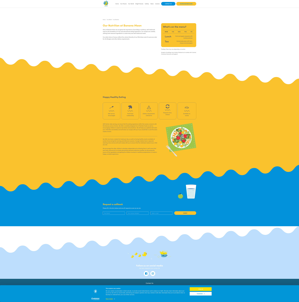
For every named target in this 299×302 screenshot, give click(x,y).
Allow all (200, 289)
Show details (109, 299)
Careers (157, 4)
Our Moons (123, 4)
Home (117, 4)
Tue (173, 32)
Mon (166, 32)
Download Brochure (186, 4)
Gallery (147, 4)
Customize (200, 293)
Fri (191, 32)
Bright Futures (139, 4)
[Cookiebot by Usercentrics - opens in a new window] (95, 299)
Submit (185, 213)
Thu (185, 32)
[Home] (106, 3)
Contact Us (168, 4)
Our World (131, 4)
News (152, 4)
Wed (179, 32)
